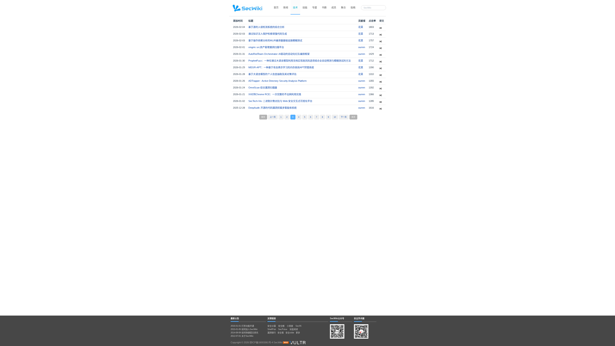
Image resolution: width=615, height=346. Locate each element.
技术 (295, 7)
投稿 (353, 7)
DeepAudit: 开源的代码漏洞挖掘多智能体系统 (272, 107)
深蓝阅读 (294, 329)
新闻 (285, 7)
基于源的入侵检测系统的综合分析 (266, 27)
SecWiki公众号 (337, 318)
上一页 (273, 117)
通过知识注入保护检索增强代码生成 (267, 33)
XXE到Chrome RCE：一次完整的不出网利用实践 (274, 94)
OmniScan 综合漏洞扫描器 (262, 87)
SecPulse (282, 329)
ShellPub (271, 329)
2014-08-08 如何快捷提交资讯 (244, 332)
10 (335, 117)
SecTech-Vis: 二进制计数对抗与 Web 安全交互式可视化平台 (280, 101)
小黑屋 (290, 326)
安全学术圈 (359, 318)
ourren (361, 47)
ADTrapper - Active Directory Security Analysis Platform (277, 80)
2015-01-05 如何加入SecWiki (244, 329)
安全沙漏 (271, 326)
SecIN (298, 326)
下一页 (344, 117)
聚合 (343, 7)
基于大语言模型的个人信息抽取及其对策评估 (272, 74)
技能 (305, 7)
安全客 (281, 332)
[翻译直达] (380, 27)
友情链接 (271, 318)
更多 (298, 332)
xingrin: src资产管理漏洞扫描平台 (266, 47)
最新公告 (235, 318)
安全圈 (281, 326)
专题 (314, 7)
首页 (276, 7)
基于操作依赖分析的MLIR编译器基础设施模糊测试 (275, 40)
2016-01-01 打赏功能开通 (242, 326)
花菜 (360, 27)
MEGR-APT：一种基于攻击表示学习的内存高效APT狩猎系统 (281, 67)
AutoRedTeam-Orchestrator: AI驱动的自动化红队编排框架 (279, 54)
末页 (353, 117)
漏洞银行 (271, 332)
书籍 (324, 7)
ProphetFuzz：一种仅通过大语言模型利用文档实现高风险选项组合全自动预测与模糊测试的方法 (299, 60)
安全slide (290, 332)
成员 (333, 7)
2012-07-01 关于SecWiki (242, 336)
